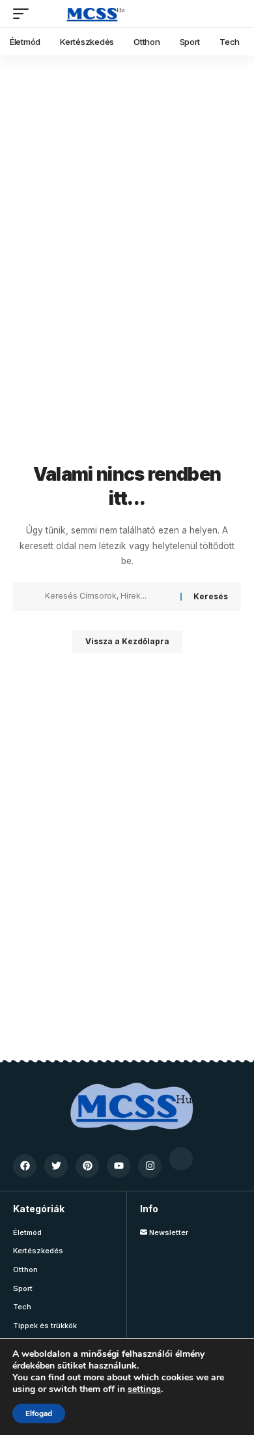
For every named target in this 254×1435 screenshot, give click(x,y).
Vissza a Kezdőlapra (127, 641)
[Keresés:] (107, 596)
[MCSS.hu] (92, 13)
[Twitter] (56, 1166)
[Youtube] (118, 1166)
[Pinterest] (87, 1166)
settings (144, 1389)
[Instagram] (150, 1166)
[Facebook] (24, 1166)
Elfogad (38, 1413)
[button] (24, 13)
